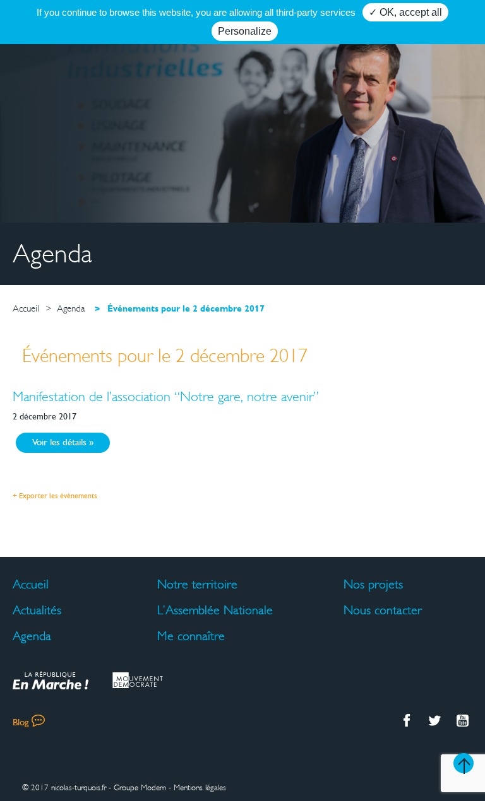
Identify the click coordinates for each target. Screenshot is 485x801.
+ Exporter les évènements (55, 496)
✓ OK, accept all (405, 12)
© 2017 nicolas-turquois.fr (64, 788)
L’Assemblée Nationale (215, 610)
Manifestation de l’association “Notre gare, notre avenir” (166, 397)
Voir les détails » (62, 443)
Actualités (37, 610)
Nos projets (373, 584)
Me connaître (191, 636)
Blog (20, 723)
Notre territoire (197, 584)
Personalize (245, 31)
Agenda (32, 636)
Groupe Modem (140, 788)
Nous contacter (383, 610)
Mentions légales (200, 788)
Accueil (31, 584)
